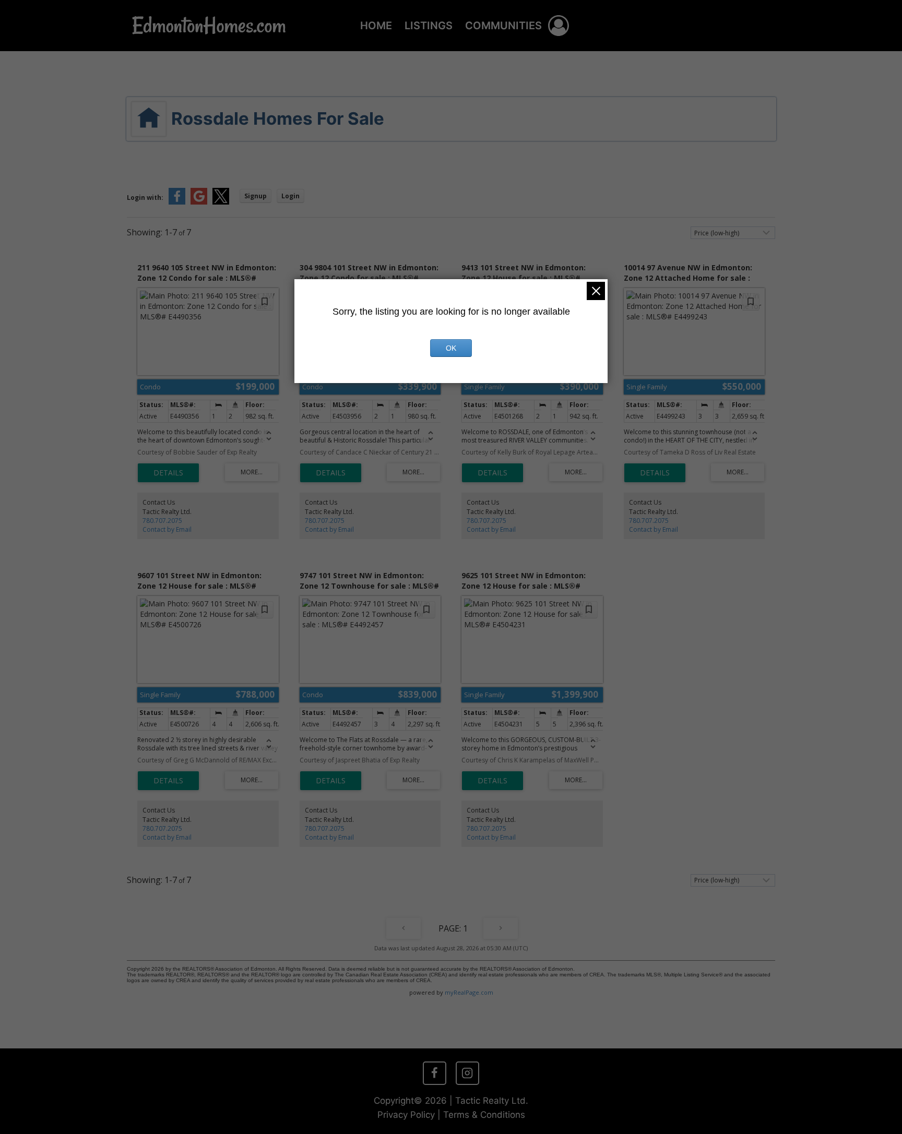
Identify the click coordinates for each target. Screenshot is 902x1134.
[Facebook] (434, 1072)
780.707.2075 (162, 520)
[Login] (558, 25)
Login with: (145, 197)
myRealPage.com (469, 992)
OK (451, 348)
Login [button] (290, 196)
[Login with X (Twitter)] (220, 202)
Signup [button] (255, 196)
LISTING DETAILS (168, 472)
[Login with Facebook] (177, 202)
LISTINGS (429, 25)
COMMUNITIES (503, 25)
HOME (376, 25)
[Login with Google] (199, 202)
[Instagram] (467, 1072)
